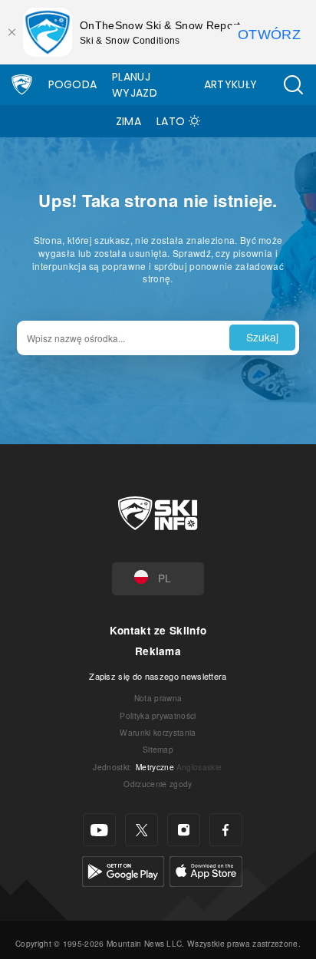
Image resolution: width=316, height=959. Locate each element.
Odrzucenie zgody (157, 783)
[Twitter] (141, 829)
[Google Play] (123, 870)
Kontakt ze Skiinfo (158, 630)
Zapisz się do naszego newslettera (158, 676)
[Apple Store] (206, 870)
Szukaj (262, 336)
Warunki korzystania (158, 732)
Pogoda (72, 84)
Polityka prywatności (158, 715)
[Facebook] (225, 829)
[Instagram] (183, 829)
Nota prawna (158, 698)
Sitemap (158, 749)
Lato (170, 121)
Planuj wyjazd (134, 85)
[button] (293, 85)
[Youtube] (99, 829)
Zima (128, 121)
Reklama (158, 651)
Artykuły (231, 84)
